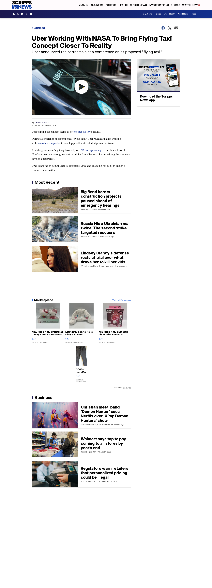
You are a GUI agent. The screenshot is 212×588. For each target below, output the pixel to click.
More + (195, 13)
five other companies (48, 143)
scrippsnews (15, 14)
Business (38, 28)
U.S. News (97, 5)
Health (123, 5)
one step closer (81, 131)
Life (165, 13)
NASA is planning (91, 150)
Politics (111, 5)
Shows (175, 5)
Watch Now (190, 5)
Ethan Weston (42, 122)
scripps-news (23, 14)
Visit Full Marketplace (121, 300)
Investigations (159, 5)
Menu (82, 5)
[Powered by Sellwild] (127, 388)
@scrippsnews (32, 14)
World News (138, 5)
